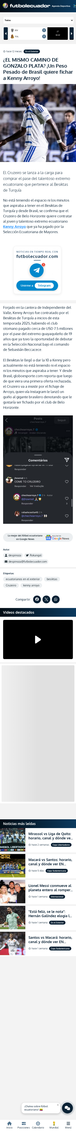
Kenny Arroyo (14, 226)
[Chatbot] (67, 1108)
